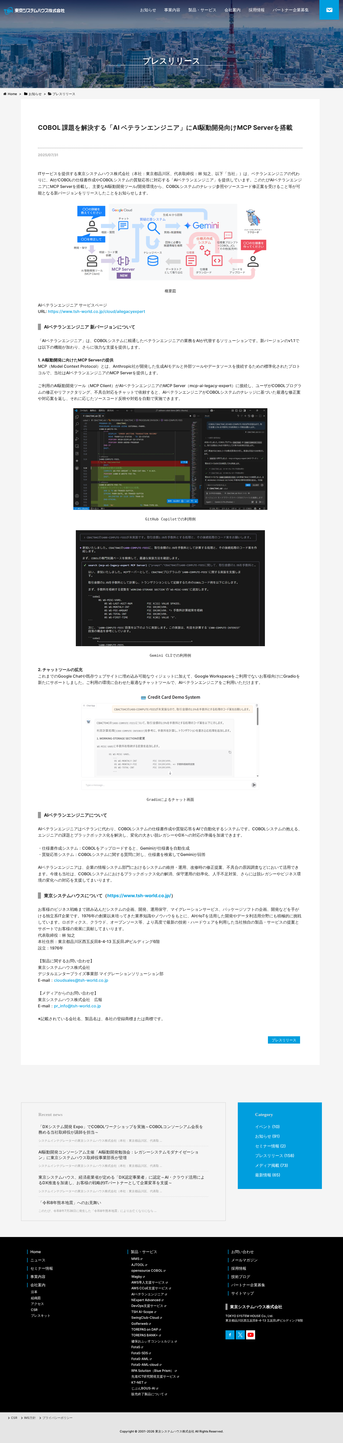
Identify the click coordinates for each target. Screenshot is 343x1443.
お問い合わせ (242, 1252)
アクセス (37, 1304)
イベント (263, 1126)
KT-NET (137, 1382)
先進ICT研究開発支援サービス (153, 1376)
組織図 (36, 1298)
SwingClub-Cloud (145, 1317)
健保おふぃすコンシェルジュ (152, 1341)
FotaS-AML (140, 1359)
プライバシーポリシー (57, 1418)
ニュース (37, 1260)
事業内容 (172, 9)
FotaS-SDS (139, 1353)
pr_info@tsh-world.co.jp (77, 1005)
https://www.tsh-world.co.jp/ (139, 895)
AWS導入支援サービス (148, 1282)
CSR (34, 1310)
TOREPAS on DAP (144, 1329)
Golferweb (139, 1324)
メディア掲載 (267, 1165)
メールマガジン (244, 1260)
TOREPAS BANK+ (144, 1335)
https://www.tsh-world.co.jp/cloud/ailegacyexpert (96, 311)
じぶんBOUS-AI (143, 1388)
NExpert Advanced (145, 1300)
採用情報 (257, 9)
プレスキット (40, 1315)
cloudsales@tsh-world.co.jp (81, 980)
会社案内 (232, 9)
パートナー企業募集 (291, 9)
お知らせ (148, 9)
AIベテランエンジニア (147, 1294)
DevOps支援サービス (147, 1306)
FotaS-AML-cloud (144, 1365)
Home (35, 1252)
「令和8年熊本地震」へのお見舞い (69, 1202)
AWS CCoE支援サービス (149, 1288)
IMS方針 (30, 1418)
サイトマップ (242, 1293)
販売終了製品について (147, 1394)
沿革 (34, 1292)
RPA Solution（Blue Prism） (152, 1371)
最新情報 (263, 1174)
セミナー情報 (267, 1145)
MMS (135, 1259)
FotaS (135, 1347)
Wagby (136, 1276)
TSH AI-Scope (142, 1312)
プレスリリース (284, 1040)
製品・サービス (202, 9)
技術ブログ (240, 1276)
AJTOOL (137, 1265)
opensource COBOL (146, 1270)
